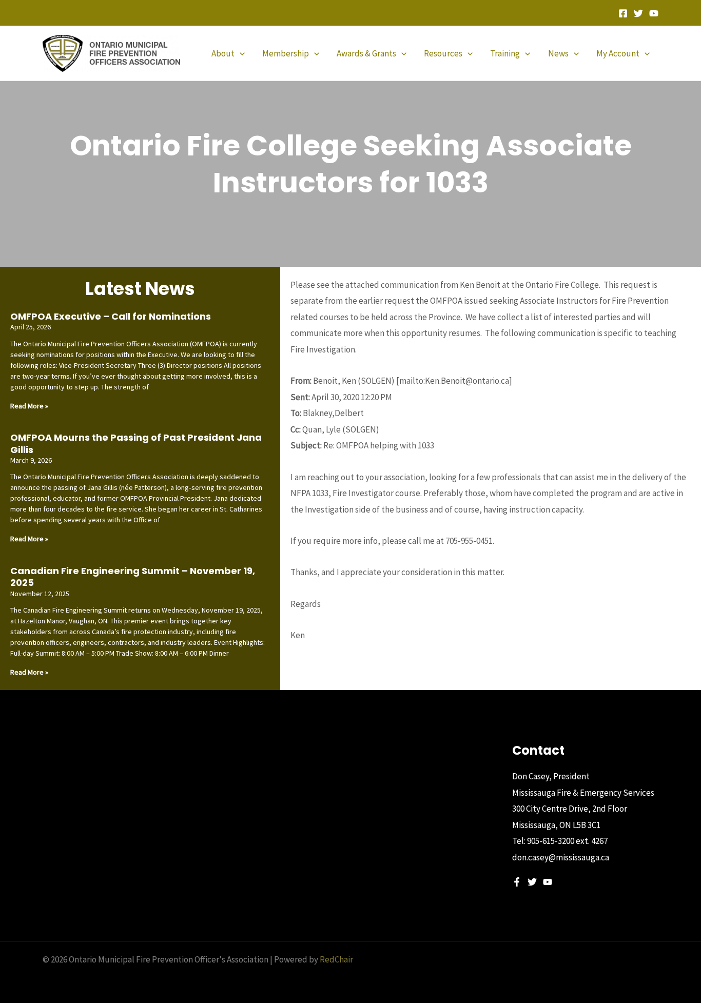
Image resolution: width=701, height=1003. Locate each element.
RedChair (336, 959)
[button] (240, 53)
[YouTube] (653, 13)
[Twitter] (638, 13)
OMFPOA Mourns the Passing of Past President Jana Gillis (136, 443)
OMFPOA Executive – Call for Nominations (110, 316)
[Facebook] (623, 13)
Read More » (29, 405)
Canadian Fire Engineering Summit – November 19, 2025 (132, 576)
